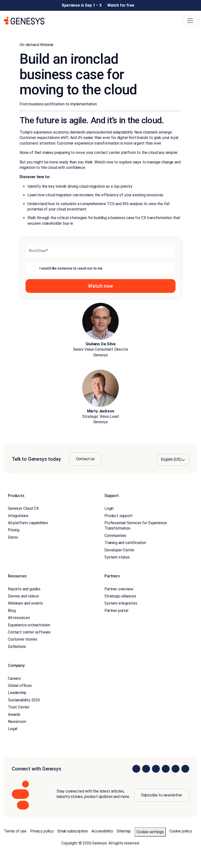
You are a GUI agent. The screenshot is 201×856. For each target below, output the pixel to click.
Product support (118, 515)
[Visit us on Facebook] (166, 769)
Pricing (13, 530)
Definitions (17, 646)
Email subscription (72, 831)
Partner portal (116, 610)
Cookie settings (150, 832)
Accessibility (102, 831)
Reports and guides (24, 589)
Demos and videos (23, 596)
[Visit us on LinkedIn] (136, 769)
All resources (19, 617)
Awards (14, 714)
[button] (100, 286)
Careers (14, 678)
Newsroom (17, 721)
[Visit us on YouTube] (175, 769)
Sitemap (124, 831)
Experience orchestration (29, 625)
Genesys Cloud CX (23, 508)
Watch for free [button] (120, 5)
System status (117, 557)
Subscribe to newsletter (161, 795)
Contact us (85, 459)
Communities (115, 535)
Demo (13, 537)
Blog (11, 610)
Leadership (17, 692)
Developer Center (119, 550)
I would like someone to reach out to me (70, 268)
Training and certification (125, 542)
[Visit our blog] (185, 769)
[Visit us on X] (156, 769)
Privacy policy (42, 831)
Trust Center (18, 707)
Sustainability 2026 (24, 700)
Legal (12, 728)
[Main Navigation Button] (190, 20)
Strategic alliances (120, 596)
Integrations (18, 515)
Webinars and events (25, 603)
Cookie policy (180, 831)
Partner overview (118, 589)
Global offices (20, 685)
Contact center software (29, 632)
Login (108, 508)
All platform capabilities (28, 523)
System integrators (120, 603)
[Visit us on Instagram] (146, 769)
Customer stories (22, 639)
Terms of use (15, 831)
